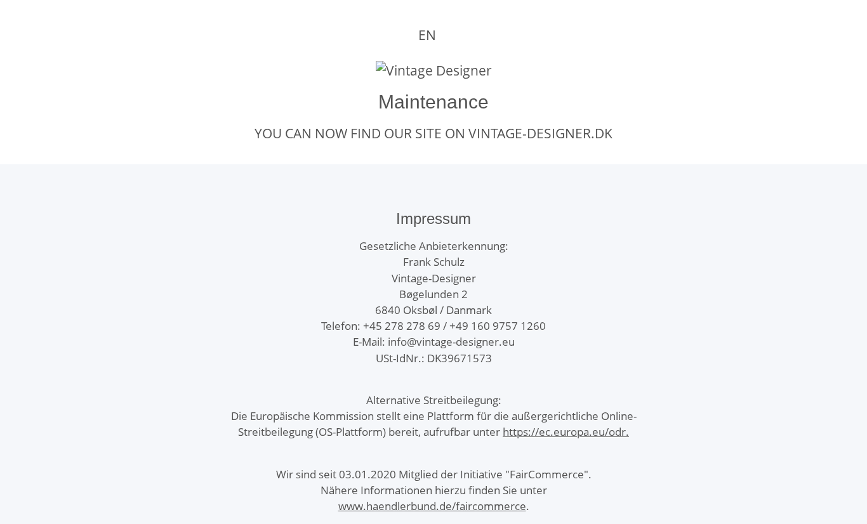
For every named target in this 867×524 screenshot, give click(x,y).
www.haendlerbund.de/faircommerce (432, 506)
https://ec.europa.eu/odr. (566, 431)
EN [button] (427, 35)
